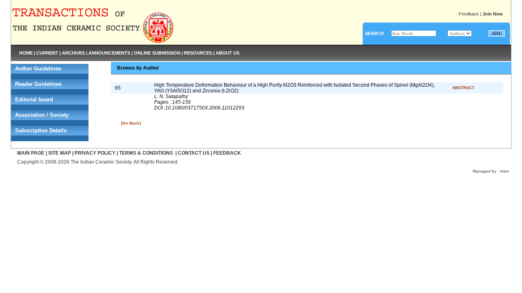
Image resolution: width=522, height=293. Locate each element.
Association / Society (42, 115)
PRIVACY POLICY (95, 153)
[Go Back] (131, 123)
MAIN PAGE (30, 153)
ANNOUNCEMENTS (109, 52)
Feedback (469, 13)
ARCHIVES (73, 52)
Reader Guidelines (38, 84)
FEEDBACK (227, 153)
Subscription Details (40, 130)
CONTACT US (194, 153)
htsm (504, 171)
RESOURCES (198, 52)
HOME (26, 52)
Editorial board (34, 99)
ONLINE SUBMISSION (157, 52)
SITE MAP (59, 153)
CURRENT (47, 52)
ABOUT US (227, 52)
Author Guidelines (38, 69)
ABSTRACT (463, 87)
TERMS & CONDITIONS (146, 153)
